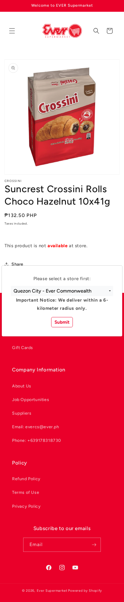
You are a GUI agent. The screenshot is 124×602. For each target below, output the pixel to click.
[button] (62, 291)
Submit (62, 322)
